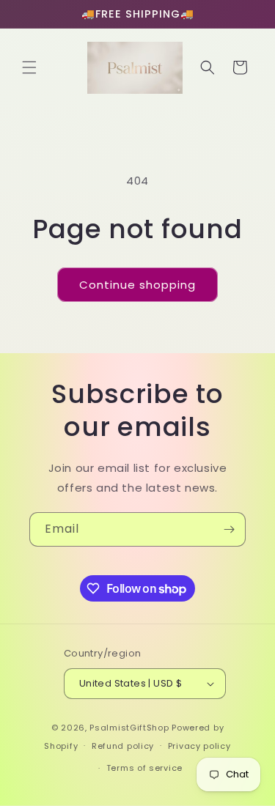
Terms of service (144, 768)
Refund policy (123, 746)
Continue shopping (137, 284)
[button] (29, 67)
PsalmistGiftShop (129, 727)
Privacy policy (199, 746)
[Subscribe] (229, 529)
